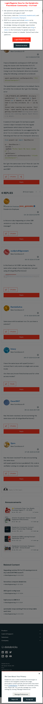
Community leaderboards (27, 15)
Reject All (15, 699)
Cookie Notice (12, 685)
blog (32, 27)
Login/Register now (21, 39)
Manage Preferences (21, 694)
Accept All (29, 699)
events (26, 20)
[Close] (39, 673)
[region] (22, 687)
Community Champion (18, 18)
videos (6, 30)
